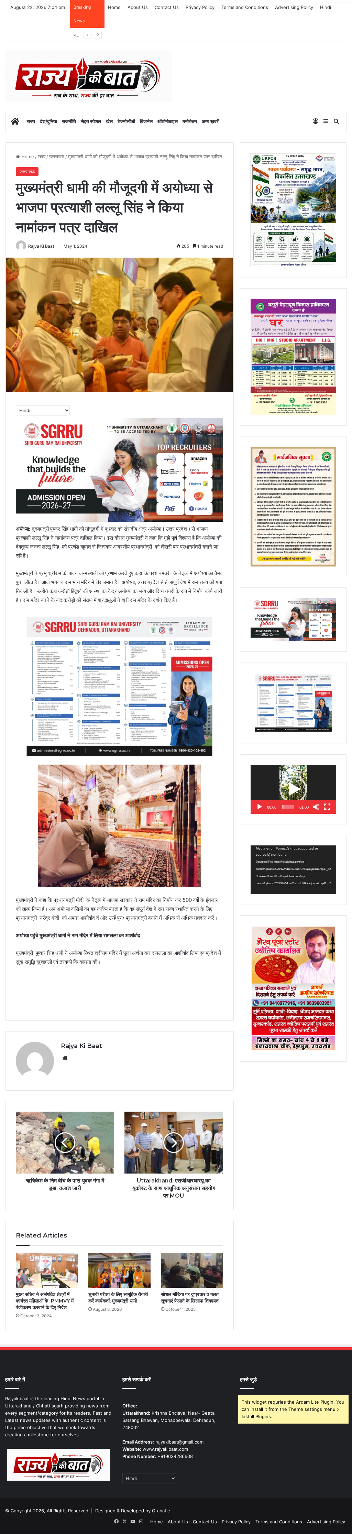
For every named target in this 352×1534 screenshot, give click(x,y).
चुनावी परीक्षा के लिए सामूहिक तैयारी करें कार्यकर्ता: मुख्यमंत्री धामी (118, 1297)
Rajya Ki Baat (41, 246)
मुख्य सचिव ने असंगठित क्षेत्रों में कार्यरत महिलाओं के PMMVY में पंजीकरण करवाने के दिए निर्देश (45, 1300)
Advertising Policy (294, 7)
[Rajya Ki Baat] (88, 76)
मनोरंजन (190, 121)
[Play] (259, 806)
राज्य (31, 121)
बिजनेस (146, 121)
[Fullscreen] (327, 806)
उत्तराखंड (56, 156)
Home (114, 7)
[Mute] (316, 806)
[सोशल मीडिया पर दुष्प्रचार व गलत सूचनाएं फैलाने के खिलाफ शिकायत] (192, 1270)
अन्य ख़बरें (210, 121)
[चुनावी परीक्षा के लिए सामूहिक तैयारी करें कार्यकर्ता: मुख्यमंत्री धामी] (119, 1270)
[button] (293, 789)
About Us (138, 7)
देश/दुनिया (48, 121)
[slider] (288, 807)
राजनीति (69, 121)
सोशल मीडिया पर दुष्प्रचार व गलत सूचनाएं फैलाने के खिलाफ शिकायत (190, 1297)
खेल (109, 121)
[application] (293, 789)
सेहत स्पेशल (91, 121)
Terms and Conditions (244, 7)
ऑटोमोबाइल (167, 121)
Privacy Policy (200, 7)
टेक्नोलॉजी (126, 121)
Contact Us (167, 7)
